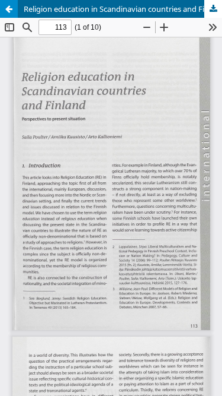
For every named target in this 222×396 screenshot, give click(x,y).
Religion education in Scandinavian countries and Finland (123, 9)
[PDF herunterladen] (213, 9)
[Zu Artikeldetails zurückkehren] (9, 9)
